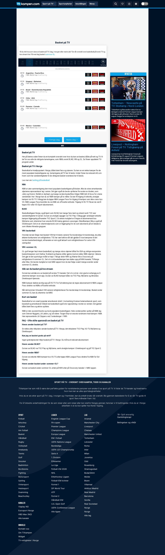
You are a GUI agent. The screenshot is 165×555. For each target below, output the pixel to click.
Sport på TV (48, 4)
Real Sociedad (90, 504)
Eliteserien (56, 461)
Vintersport (23, 484)
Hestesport (23, 488)
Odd (86, 461)
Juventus (88, 457)
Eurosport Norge (26, 510)
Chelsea (88, 430)
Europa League (58, 434)
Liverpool (88, 426)
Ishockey (22, 422)
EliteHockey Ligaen (60, 477)
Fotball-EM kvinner (59, 480)
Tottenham (89, 438)
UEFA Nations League (61, 442)
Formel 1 (55, 484)
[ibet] (102, 75)
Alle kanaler (23, 518)
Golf (20, 457)
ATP (53, 492)
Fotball (21, 418)
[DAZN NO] (88, 75)
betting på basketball (41, 180)
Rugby (21, 442)
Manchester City (91, 422)
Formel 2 (55, 496)
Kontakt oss (23, 529)
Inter (86, 449)
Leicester (88, 442)
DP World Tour (58, 488)
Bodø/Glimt (89, 473)
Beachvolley (23, 496)
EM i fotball (56, 438)
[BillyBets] (95, 75)
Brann (87, 480)
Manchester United (93, 434)
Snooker (22, 461)
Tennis (21, 453)
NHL (53, 473)
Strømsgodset (90, 469)
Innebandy (23, 449)
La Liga (54, 465)
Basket (21, 434)
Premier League (58, 426)
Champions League (60, 430)
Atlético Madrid (91, 488)
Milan (86, 453)
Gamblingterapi (124, 417)
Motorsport (23, 477)
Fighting (22, 473)
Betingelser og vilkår (126, 422)
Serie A (54, 453)
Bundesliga (56, 446)
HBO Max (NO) (25, 514)
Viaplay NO (23, 506)
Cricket (21, 426)
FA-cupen (55, 422)
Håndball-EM (57, 500)
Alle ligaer (55, 511)
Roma (87, 446)
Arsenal (87, 418)
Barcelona (88, 496)
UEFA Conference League (63, 508)
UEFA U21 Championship (62, 449)
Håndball (22, 438)
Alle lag (87, 515)
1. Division (55, 457)
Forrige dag (54, 139)
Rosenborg (89, 465)
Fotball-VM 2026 (59, 469)
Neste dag (71, 139)
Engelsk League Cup (60, 418)
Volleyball (22, 446)
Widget (21, 536)
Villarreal (88, 484)
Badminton (23, 465)
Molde (87, 477)
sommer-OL (50, 54)
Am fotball (23, 430)
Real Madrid (89, 492)
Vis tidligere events (62, 69)
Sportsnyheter (65, 4)
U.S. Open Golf (58, 504)
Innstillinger (80, 4)
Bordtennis (23, 469)
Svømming (23, 492)
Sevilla (87, 500)
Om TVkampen (25, 532)
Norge (87, 508)
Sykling (21, 480)
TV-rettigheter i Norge (28, 540)
